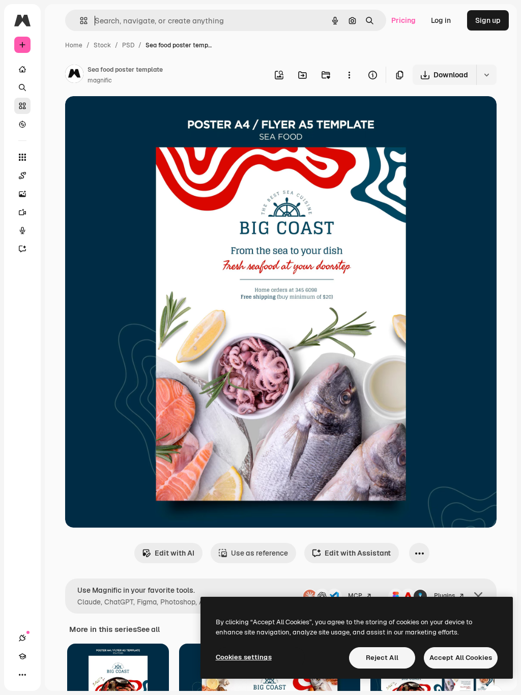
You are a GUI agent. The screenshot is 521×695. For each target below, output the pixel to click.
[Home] (22, 69)
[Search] (22, 87)
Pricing (403, 20)
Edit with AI (174, 553)
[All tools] (22, 157)
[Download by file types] (486, 75)
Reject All (382, 657)
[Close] (478, 596)
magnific (100, 80)
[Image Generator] (22, 194)
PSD (128, 45)
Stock (102, 45)
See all (148, 629)
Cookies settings (244, 657)
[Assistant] (22, 249)
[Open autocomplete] (80, 20)
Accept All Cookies (460, 657)
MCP (355, 596)
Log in (441, 20)
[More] (22, 675)
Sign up (488, 20)
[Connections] (22, 638)
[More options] (349, 75)
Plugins (444, 596)
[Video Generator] (22, 212)
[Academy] (22, 656)
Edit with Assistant (358, 553)
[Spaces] (22, 175)
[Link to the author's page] (74, 75)
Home (73, 45)
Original (130, 116)
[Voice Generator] (22, 230)
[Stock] (22, 106)
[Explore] (22, 124)
